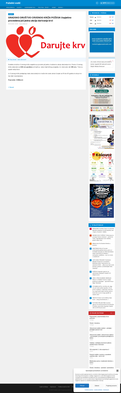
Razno (60, 7)
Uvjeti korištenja (98, 389)
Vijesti (19, 7)
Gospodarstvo (30, 7)
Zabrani (97, 385)
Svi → (112, 313)
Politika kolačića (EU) (64, 386)
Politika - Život (44, 7)
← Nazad (11, 87)
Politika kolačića (89, 389)
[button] (117, 371)
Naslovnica (10, 7)
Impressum (106, 389)
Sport (54, 7)
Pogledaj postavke (111, 385)
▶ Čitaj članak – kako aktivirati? (17, 59)
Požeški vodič (13, 3)
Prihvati (82, 385)
